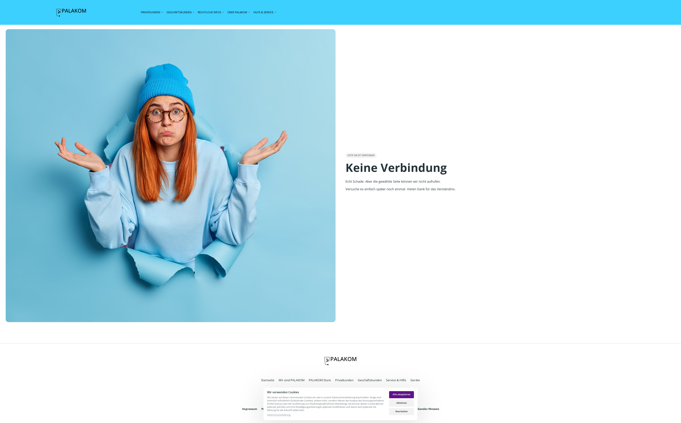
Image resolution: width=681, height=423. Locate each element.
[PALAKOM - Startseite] (71, 12)
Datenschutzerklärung (278, 415)
